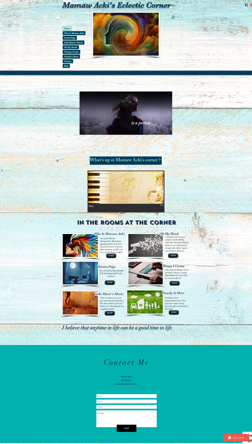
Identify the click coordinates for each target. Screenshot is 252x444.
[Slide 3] (127, 130)
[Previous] (83, 113)
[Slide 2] (124, 130)
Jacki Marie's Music (73, 42)
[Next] (168, 113)
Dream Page (69, 37)
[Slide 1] (121, 130)
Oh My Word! (70, 47)
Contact (68, 61)
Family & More (71, 56)
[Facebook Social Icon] (246, 5)
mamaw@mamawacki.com (126, 384)
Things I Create (71, 51)
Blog (66, 65)
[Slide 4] (130, 130)
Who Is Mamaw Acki (74, 33)
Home (67, 28)
